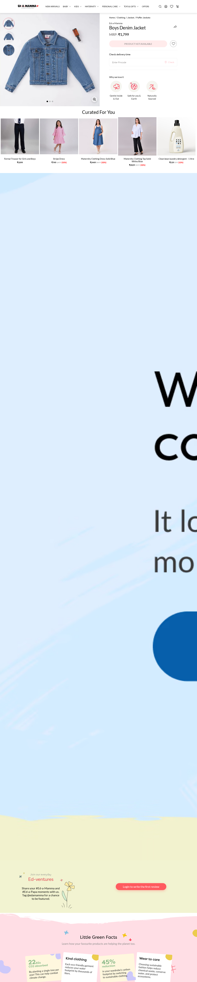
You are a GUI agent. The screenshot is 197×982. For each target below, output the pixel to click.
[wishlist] (171, 6)
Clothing (121, 17)
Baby (65, 6)
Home (112, 17)
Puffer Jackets (143, 17)
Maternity (90, 6)
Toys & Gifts (130, 6)
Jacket (130, 17)
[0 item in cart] (177, 6)
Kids (76, 6)
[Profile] (166, 6)
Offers (145, 6)
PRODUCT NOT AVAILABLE (138, 43)
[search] (160, 6)
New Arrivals (52, 6)
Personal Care (110, 6)
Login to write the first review (141, 886)
